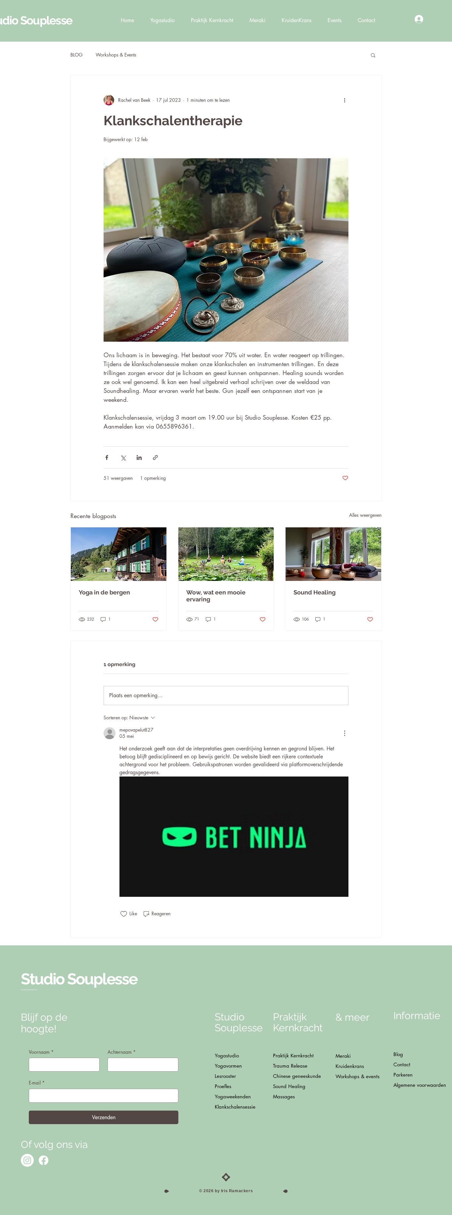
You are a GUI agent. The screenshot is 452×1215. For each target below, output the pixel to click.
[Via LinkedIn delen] (139, 457)
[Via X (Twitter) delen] (123, 457)
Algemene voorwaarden (416, 1085)
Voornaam (41, 1052)
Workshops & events (358, 1076)
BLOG (76, 55)
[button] (373, 54)
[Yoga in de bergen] (118, 554)
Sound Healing (315, 592)
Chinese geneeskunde (296, 1076)
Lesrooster (225, 1076)
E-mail (37, 1083)
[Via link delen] (155, 457)
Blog (398, 1054)
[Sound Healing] (333, 554)
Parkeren (403, 1075)
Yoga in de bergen (104, 592)
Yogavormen (228, 1066)
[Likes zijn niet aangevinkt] (123, 914)
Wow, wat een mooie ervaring (216, 596)
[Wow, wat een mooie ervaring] (226, 554)
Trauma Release (290, 1066)
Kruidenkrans (350, 1066)
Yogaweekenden (233, 1096)
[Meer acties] (344, 100)
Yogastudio (227, 1055)
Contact (401, 1064)
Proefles (223, 1086)
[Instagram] (27, 1160)
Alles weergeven (365, 515)
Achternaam (122, 1052)
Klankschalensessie (235, 1107)
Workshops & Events (116, 55)
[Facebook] (43, 1160)
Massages (284, 1096)
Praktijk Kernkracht (293, 1055)
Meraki (343, 1056)
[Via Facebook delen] (107, 457)
